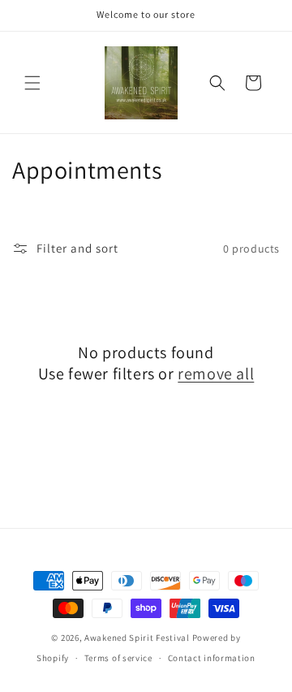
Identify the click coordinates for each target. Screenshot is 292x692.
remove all (216, 373)
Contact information (212, 658)
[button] (32, 83)
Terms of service (118, 658)
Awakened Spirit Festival (137, 637)
